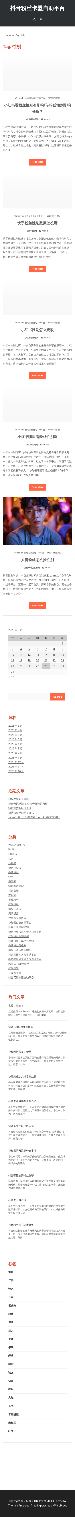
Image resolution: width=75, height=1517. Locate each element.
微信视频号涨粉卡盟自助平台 (25, 931)
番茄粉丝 (13, 899)
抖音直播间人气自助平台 (22, 954)
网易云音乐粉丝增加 (19, 949)
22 (54, 660)
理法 (10, 1355)
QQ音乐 (12, 854)
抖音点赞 (13, 890)
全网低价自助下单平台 (35, 98)
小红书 (12, 863)
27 (37, 666)
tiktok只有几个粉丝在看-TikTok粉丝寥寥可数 (34, 817)
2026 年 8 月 (15, 725)
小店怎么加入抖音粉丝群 (22, 1076)
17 (12, 660)
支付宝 (12, 895)
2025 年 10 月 (16, 771)
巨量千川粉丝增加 (18, 927)
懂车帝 (12, 881)
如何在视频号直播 (18, 799)
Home (8, 35)
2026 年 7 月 (15, 730)
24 (12, 666)
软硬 (10, 1313)
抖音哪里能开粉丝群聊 (21, 1175)
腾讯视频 (13, 913)
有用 (10, 1389)
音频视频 (13, 1414)
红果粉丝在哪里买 (18, 936)
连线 (10, 1322)
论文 (10, 1372)
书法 (10, 1347)
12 (29, 654)
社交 (10, 1431)
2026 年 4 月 (15, 744)
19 (29, 660)
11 (20, 654)
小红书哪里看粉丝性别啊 (37, 437)
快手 (10, 876)
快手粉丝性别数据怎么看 (37, 223)
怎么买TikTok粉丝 (18, 963)
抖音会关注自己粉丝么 (21, 1126)
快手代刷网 (32, 231)
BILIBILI (12, 849)
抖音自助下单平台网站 (21, 940)
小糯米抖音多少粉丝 (19, 1051)
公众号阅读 (14, 973)
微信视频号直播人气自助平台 (25, 959)
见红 (10, 1397)
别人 (10, 1330)
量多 (10, 1271)
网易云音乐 (14, 909)
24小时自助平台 (17, 845)
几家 (10, 1297)
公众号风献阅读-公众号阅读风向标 (28, 803)
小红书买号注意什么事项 (22, 1150)
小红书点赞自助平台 (19, 922)
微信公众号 (14, 867)
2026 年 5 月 (15, 739)
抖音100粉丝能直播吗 (20, 1027)
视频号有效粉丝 (17, 918)
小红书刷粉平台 (32, 119)
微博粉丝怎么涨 (17, 945)
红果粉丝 (13, 904)
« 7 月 (11, 676)
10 (12, 654)
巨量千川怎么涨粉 (32, 568)
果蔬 (10, 1339)
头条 (10, 858)
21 (45, 660)
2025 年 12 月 (16, 762)
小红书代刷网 (32, 444)
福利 (10, 1364)
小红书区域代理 (17, 1200)
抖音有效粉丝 (16, 886)
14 (45, 654)
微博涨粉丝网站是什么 (21, 812)
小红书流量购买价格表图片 (23, 1101)
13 (37, 654)
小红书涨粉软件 (32, 337)
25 (20, 666)
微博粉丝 (13, 872)
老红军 (12, 1422)
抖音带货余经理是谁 (19, 808)
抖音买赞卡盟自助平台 (21, 977)
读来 (10, 1288)
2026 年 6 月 (15, 734)
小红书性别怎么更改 (37, 330)
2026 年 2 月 (15, 753)
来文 (10, 1405)
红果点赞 (13, 968)
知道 (10, 1380)
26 (29, 666)
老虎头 (12, 1305)
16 (62, 654)
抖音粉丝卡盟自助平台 (37, 8)
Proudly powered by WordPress (49, 1505)
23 (62, 660)
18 (20, 660)
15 (54, 654)
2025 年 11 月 (16, 766)
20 (37, 660)
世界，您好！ (16, 1005)
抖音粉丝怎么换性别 (37, 560)
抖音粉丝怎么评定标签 (21, 1224)
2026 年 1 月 (15, 757)
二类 (10, 1280)
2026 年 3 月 (15, 748)
